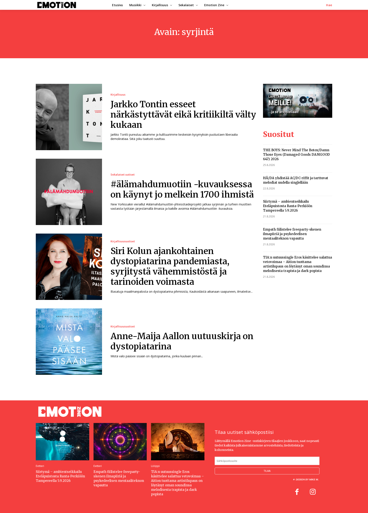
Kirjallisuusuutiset (123, 241)
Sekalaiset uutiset (123, 174)
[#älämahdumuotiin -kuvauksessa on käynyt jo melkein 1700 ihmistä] (69, 192)
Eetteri (40, 466)
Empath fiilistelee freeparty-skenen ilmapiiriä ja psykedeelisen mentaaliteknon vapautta (292, 233)
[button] (329, 5)
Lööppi (155, 466)
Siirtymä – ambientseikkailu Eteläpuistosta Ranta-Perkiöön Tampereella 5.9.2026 (287, 205)
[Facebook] (297, 492)
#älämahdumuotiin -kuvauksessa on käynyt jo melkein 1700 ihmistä (182, 189)
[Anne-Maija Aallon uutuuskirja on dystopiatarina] (69, 341)
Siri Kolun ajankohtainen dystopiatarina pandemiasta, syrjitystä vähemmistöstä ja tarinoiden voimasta (170, 266)
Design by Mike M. (307, 479)
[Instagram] (312, 492)
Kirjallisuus (118, 94)
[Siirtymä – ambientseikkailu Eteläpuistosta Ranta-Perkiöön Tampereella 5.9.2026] (62, 441)
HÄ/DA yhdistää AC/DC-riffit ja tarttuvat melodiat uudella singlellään (295, 180)
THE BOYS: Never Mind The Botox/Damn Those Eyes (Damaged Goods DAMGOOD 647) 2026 (296, 154)
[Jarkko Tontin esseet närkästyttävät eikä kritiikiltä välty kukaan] (69, 117)
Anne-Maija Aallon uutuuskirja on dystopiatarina (182, 341)
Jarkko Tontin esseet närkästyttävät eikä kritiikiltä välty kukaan (183, 114)
